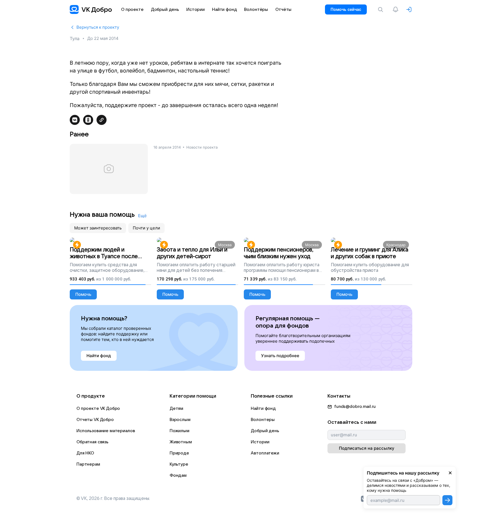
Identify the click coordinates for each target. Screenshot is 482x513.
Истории (260, 442)
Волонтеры (263, 419)
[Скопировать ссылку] (102, 120)
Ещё (142, 215)
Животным (181, 442)
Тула (74, 38)
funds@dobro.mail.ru (355, 406)
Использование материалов (105, 431)
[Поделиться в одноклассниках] (88, 120)
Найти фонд (263, 408)
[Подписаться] (447, 500)
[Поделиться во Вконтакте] (75, 120)
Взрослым (180, 419)
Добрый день (265, 431)
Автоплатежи (265, 453)
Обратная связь (92, 442)
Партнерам (88, 464)
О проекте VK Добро (98, 408)
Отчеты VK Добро (95, 419)
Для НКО (85, 453)
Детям (176, 408)
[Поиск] (381, 9)
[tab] (98, 228)
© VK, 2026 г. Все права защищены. (113, 498)
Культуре (179, 464)
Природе (179, 453)
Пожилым (179, 431)
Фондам (178, 475)
